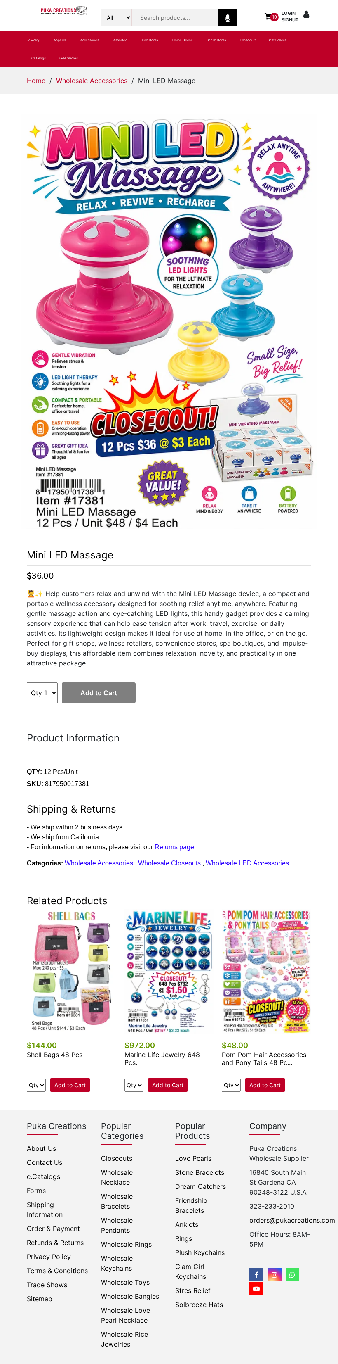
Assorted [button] (120, 40)
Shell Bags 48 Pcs (54, 1054)
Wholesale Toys (125, 1282)
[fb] (256, 1274)
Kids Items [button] (150, 40)
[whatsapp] (292, 1274)
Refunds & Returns (55, 1242)
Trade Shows (67, 58)
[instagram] (275, 1274)
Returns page (174, 847)
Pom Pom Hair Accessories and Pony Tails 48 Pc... (264, 1058)
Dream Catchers (200, 1186)
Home (36, 80)
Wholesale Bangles (130, 1296)
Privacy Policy (49, 1256)
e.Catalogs (43, 1176)
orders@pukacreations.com (292, 1220)
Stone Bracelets (199, 1172)
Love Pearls (193, 1158)
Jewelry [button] (33, 40)
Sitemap (39, 1299)
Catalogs (38, 58)
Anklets (186, 1224)
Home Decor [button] (182, 40)
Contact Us (44, 1162)
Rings (183, 1238)
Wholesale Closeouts (169, 863)
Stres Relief (193, 1290)
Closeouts (248, 40)
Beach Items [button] (217, 40)
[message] (256, 1288)
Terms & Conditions (57, 1271)
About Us (41, 1148)
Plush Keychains (200, 1252)
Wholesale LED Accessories (247, 863)
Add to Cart (98, 693)
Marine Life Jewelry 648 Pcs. (162, 1058)
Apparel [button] (60, 40)
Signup (290, 20)
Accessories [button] (90, 40)
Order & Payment (53, 1228)
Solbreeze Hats (199, 1304)
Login (289, 13)
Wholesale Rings (126, 1244)
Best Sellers (277, 40)
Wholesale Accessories (91, 80)
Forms (36, 1190)
